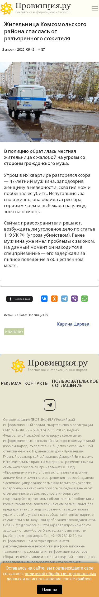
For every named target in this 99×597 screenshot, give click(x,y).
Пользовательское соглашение (75, 383)
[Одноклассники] (54, 298)
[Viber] (74, 298)
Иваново (14, 331)
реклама (11, 383)
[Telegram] (64, 298)
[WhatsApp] (84, 298)
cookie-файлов (77, 579)
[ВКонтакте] (44, 298)
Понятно (49, 589)
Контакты (37, 383)
